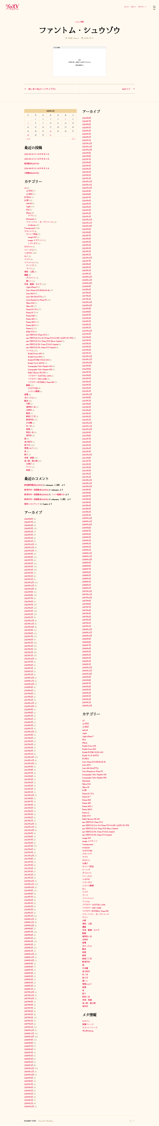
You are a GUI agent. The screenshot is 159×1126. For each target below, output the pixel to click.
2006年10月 (29, 1036)
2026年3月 (28, 534)
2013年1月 (28, 820)
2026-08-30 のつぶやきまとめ (36, 154)
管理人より (29, 448)
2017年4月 (28, 696)
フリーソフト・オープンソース (39, 221)
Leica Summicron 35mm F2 (36, 299)
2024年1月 (28, 617)
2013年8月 (28, 798)
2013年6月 (28, 804)
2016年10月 (29, 706)
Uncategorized (29, 228)
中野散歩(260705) (31, 173)
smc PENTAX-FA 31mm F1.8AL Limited (42, 344)
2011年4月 (28, 868)
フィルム (30, 350)
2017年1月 (28, 699)
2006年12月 (29, 1030)
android (29, 203)
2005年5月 (28, 1090)
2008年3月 (28, 982)
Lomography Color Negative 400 (40, 366)
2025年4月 (28, 569)
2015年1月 (28, 753)
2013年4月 (28, 811)
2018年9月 (28, 687)
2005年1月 (28, 1103)
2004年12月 (29, 1106)
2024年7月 (28, 598)
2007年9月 (28, 1001)
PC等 (26, 200)
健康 (26, 274)
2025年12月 (29, 544)
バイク (27, 259)
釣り (26, 454)
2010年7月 (28, 896)
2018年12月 (29, 677)
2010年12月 (29, 880)
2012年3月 (28, 852)
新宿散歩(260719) (31, 163)
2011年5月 (28, 865)
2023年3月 (28, 649)
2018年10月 (29, 684)
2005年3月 (28, 1096)
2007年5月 (28, 1014)
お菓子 (29, 463)
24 (50, 131)
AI (25, 187)
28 (28, 135)
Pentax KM (30, 315)
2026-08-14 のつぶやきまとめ (36, 158)
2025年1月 (28, 579)
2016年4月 (28, 718)
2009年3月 (28, 944)
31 (50, 135)
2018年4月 (28, 690)
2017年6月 (28, 693)
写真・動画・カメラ (32, 284)
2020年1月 (28, 671)
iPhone (28, 212)
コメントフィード (90, 1027)
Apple (28, 206)
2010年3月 (28, 909)
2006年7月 (28, 1046)
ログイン (86, 1021)
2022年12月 (29, 658)
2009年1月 (28, 950)
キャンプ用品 (32, 234)
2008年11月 (29, 957)
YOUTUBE (33, 388)
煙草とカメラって (32, 503)
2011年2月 (28, 874)
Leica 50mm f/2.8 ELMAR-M (37, 290)
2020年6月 (28, 664)
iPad (27, 209)
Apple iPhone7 (31, 287)
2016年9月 (28, 709)
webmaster (76, 38)
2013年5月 (28, 807)
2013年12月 (29, 795)
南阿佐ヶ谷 (31, 406)
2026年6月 (28, 525)
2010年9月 (28, 890)
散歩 (26, 400)
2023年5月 (28, 642)
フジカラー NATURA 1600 (39, 375)
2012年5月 (28, 845)
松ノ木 (29, 425)
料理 (28, 470)
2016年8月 (28, 712)
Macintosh (30, 218)
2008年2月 (28, 985)
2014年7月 (28, 772)
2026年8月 (28, 518)
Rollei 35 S (30, 331)
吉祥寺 (29, 410)
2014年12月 (29, 757)
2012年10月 (29, 830)
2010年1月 (28, 915)
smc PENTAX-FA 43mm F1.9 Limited (41, 347)
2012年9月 (28, 833)
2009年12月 (29, 919)
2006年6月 (28, 1049)
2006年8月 (28, 1042)
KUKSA (27, 197)
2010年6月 (28, 900)
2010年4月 (28, 906)
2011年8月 (28, 858)
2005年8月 (28, 1081)
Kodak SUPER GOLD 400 (38, 359)
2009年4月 (28, 941)
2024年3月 (28, 610)
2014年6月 (28, 776)
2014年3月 (28, 785)
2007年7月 (28, 1008)
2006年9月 (28, 1039)
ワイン (29, 466)
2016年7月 (28, 715)
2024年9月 (28, 591)
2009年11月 (29, 922)
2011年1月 (28, 877)
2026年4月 (28, 531)
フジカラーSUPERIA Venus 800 (41, 382)
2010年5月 (28, 903)
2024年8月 (28, 595)
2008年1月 (28, 988)
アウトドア (29, 231)
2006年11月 (29, 1033)
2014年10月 (29, 763)
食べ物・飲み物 (31, 460)
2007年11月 (29, 995)
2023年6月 (28, 639)
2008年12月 (29, 953)
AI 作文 (29, 190)
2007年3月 (28, 1020)
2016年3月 (28, 722)
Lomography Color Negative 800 (40, 369)
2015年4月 (28, 744)
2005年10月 (29, 1074)
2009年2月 (28, 947)
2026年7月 (28, 522)
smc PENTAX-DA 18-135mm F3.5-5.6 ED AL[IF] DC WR (49, 337)
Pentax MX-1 (31, 321)
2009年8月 (28, 928)
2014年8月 (28, 769)
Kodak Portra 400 (35, 353)
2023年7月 (28, 636)
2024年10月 (29, 588)
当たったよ (29, 397)
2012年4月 (28, 849)
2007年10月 (29, 998)
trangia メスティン (35, 240)
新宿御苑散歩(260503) (33, 485)
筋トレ (29, 280)
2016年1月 (28, 728)
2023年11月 (29, 623)
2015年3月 (28, 747)
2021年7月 (28, 661)
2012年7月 (28, 839)
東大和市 (28, 441)
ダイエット (31, 277)
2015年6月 (28, 737)
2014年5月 (28, 779)
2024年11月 (29, 585)
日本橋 (29, 422)
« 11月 (28, 139)
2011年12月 (29, 855)
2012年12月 (29, 823)
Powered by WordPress (45, 1121)
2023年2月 (28, 652)
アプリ (31, 215)
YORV (33, 1121)
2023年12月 (29, 620)
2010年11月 (29, 884)
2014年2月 (28, 788)
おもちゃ (28, 246)
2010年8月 (28, 893)
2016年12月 (29, 703)
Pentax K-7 (30, 312)
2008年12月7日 (88, 38)
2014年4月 (28, 782)
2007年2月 (28, 1023)
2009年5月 (28, 938)
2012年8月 (28, 836)
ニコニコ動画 (79, 22)
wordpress (32, 224)
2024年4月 (28, 607)
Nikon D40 (30, 302)
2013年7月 (28, 801)
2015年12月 (29, 731)
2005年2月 (28, 1100)
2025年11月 (29, 547)
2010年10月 (29, 887)
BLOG (126, 7)
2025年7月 (28, 560)
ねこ (26, 256)
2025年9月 (28, 553)
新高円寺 (30, 419)
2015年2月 (28, 750)
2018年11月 (29, 680)
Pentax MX (30, 318)
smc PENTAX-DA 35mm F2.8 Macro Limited (44, 341)
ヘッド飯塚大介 (58, 494)
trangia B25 (32, 237)
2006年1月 (28, 1065)
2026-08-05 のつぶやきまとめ (36, 168)
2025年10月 (29, 550)
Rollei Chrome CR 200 (36, 372)
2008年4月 (28, 979)
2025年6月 (28, 563)
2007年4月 (28, 1017)
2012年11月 (29, 826)
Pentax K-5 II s (32, 309)
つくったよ (29, 249)
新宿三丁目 (31, 416)
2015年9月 (28, 734)
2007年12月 (29, 992)
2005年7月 (28, 1084)
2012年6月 (28, 842)
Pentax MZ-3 (31, 325)
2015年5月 (28, 741)
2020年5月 (28, 668)
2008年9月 (28, 963)
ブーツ (29, 268)
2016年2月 (28, 725)
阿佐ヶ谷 (30, 432)
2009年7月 (28, 931)
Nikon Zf (29, 306)
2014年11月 (29, 760)
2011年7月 (28, 861)
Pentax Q (29, 328)
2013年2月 (28, 817)
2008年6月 (28, 973)
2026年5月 (28, 528)
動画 (28, 385)
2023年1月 (28, 655)
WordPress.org (87, 1030)
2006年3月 (28, 1058)
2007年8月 (28, 1004)
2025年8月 (28, 556)
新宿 (28, 413)
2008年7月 (28, 969)
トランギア (33, 243)
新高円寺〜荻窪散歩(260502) (36, 489)
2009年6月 (28, 934)
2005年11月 (29, 1071)
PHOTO (141, 7)
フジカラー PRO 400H (37, 378)
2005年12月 (29, 1068)
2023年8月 (28, 633)
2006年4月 (28, 1055)
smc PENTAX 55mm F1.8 (36, 334)
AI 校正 (29, 193)
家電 (26, 394)
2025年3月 (28, 572)
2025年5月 (28, 566)
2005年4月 (28, 1093)
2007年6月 (28, 1011)
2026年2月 (28, 537)
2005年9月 (28, 1077)
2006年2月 (28, 1061)
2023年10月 (29, 626)
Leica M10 (30, 293)
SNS (132, 7)
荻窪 (28, 429)
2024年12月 (29, 582)
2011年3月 (28, 871)
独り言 (27, 445)
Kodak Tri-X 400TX (36, 363)
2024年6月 (28, 601)
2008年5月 (28, 976)
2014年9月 (28, 766)
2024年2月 (28, 614)
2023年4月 (28, 645)
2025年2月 (28, 576)
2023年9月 (28, 630)
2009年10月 (29, 925)
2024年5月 (28, 604)
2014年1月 (28, 792)
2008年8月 (28, 966)
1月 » (73, 139)
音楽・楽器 (29, 457)
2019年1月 (28, 674)
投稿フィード (88, 1024)
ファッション (30, 262)
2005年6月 (28, 1087)
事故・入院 (29, 271)
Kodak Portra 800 (35, 356)
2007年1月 (28, 1027)
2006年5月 (28, 1052)
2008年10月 (29, 960)
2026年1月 (28, 541)
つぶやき (28, 252)
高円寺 (29, 435)
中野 (28, 403)
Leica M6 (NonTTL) (34, 296)
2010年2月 (28, 912)
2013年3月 (28, 814)
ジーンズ (30, 265)
